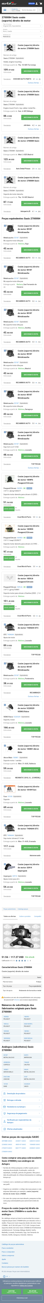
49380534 (7, 1063)
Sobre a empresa (8, 1255)
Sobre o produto (25, 916)
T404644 (10, 635)
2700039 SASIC (7, 1151)
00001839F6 (28, 1025)
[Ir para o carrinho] (40, 3)
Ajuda (4, 1259)
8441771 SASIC (21, 1148)
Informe (17, 1000)
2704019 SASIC (7, 1148)
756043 (27, 1063)
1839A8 (7, 1032)
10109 (10, 796)
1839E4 (27, 1032)
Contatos (5, 1263)
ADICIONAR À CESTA (31, 71)
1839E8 (19, 538)
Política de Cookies (26, 1285)
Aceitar (11, 1291)
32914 (14, 876)
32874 (28, 1056)
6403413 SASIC (35, 1141)
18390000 (7, 1039)
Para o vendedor (7, 1248)
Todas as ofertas (10, 916)
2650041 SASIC (35, 1148)
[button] (31, 3)
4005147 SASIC (21, 1144)
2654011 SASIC (21, 1141)
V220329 (17, 717)
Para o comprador (8, 1252)
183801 (16, 758)
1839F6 (19, 488)
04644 (29, 1071)
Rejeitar (32, 1291)
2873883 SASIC (7, 1141)
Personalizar (22, 1298)
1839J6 (19, 587)
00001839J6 (28, 1039)
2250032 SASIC (7, 1144)
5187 (29, 1078)
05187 (16, 238)
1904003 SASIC (35, 1144)
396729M (7, 1078)
